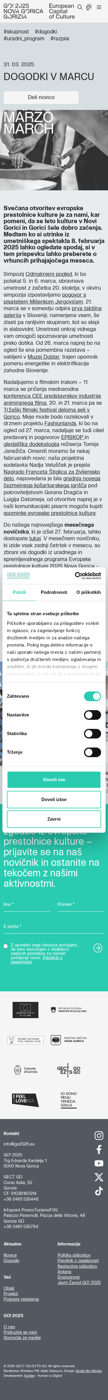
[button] (79, 7)
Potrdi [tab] (19, 592)
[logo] (39, 11)
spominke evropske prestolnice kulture (50, 513)
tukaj (35, 538)
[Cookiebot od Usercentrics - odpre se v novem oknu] (76, 576)
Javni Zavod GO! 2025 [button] (79, 1283)
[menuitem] (79, 7)
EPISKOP (73, 437)
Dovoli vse (54, 779)
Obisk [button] (9, 1288)
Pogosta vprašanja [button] (21, 1299)
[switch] (92, 715)
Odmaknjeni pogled (49, 274)
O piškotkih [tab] (88, 592)
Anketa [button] (64, 1272)
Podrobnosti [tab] (54, 592)
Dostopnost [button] (69, 1277)
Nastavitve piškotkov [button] (77, 1266)
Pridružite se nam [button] (20, 1332)
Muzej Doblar (43, 357)
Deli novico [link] (41, 97)
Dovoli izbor (54, 799)
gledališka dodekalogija (31, 444)
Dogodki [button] (11, 1261)
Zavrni (54, 819)
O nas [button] (9, 1327)
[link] (99, 1135)
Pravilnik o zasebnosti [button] (78, 1261)
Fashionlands (60, 423)
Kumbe (29, 1375)
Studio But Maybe (89, 1371)
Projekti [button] (11, 1294)
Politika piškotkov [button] (74, 1255)
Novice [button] (10, 1255)
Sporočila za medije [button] (22, 1338)
